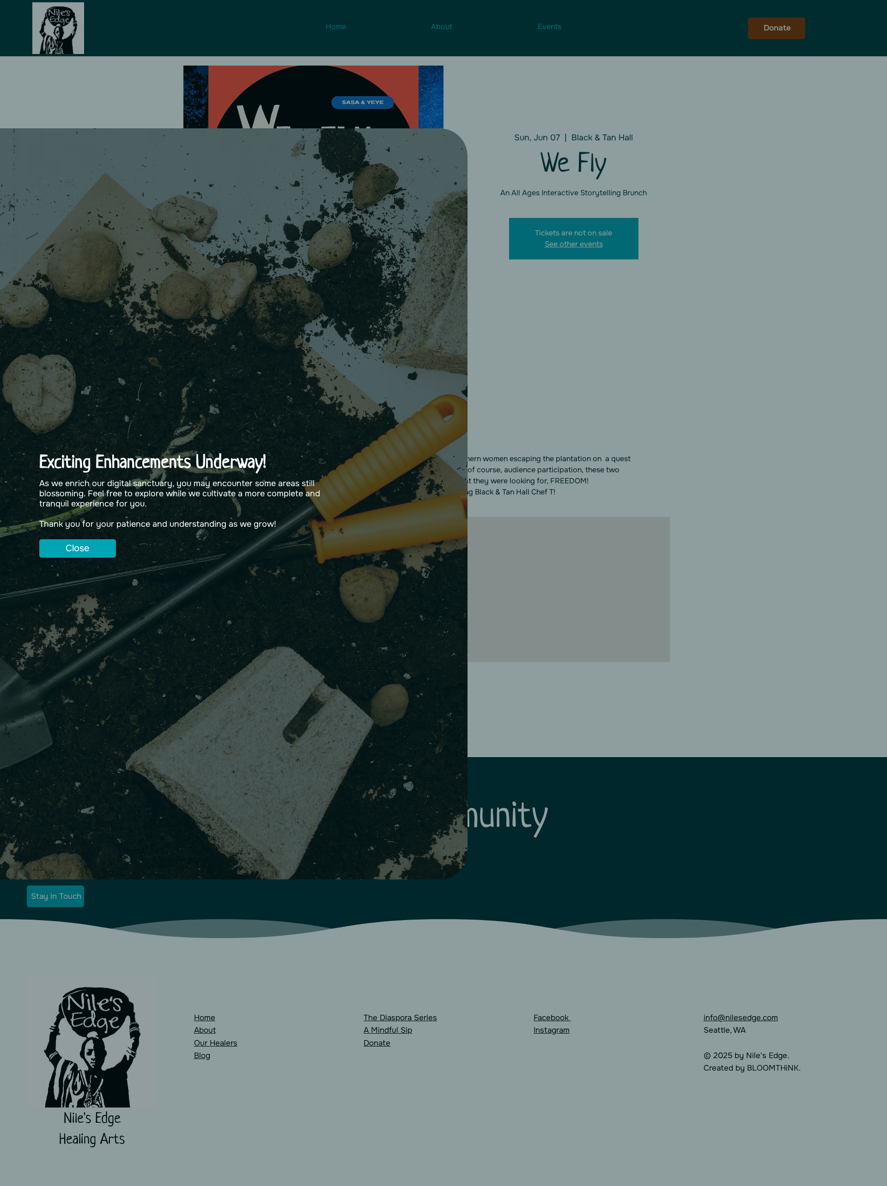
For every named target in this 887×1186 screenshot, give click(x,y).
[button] (77, 548)
